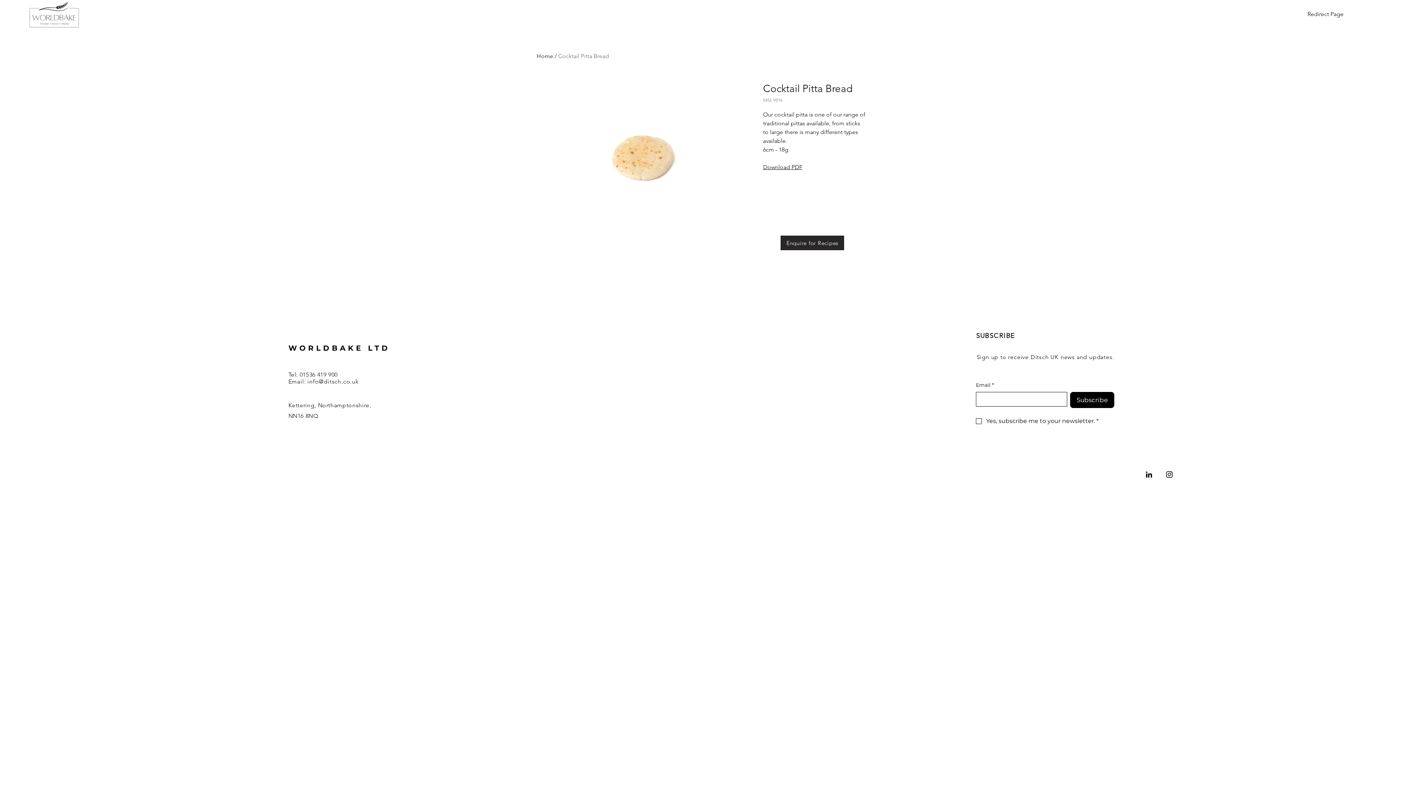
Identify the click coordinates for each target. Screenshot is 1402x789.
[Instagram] (1169, 474)
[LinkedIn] (1149, 474)
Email (985, 385)
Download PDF (782, 167)
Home (545, 56)
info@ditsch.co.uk (333, 381)
